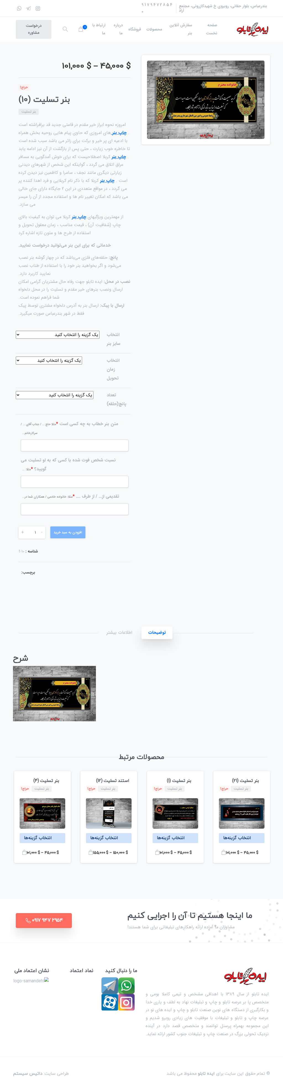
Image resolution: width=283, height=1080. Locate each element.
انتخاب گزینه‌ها (237, 837)
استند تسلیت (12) (112, 780)
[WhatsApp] (19, 8)
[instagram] (38, 8)
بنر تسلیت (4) (46, 780)
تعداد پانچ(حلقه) (116, 399)
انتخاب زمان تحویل (113, 369)
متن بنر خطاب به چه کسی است (69, 428)
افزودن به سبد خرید (68, 532)
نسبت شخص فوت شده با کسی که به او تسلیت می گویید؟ (68, 464)
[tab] (157, 633)
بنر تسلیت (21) (245, 780)
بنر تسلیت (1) (179, 780)
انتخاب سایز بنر (113, 339)
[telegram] (28, 8)
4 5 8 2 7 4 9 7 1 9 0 (157, 8)
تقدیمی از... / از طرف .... (70, 496)
